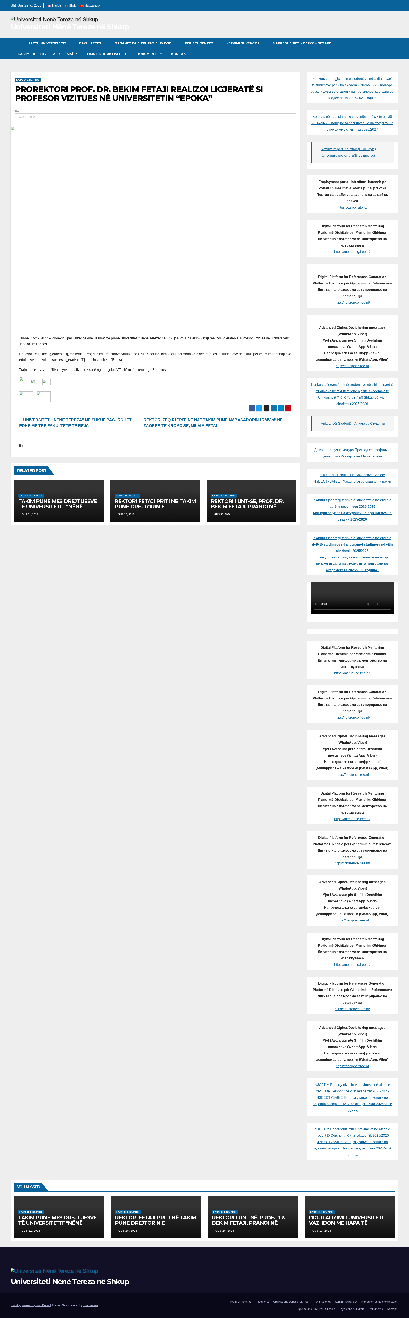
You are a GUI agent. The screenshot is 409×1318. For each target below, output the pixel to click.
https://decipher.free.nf (352, 366)
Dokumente (148, 54)
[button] (395, 48)
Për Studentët (200, 43)
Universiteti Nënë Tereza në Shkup (70, 26)
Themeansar (90, 1305)
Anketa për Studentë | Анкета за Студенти (353, 423)
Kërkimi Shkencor (243, 43)
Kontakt (179, 54)
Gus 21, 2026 (31, 1230)
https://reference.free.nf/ (352, 302)
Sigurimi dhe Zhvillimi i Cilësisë (45, 54)
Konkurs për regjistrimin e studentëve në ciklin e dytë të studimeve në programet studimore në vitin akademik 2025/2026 (352, 544)
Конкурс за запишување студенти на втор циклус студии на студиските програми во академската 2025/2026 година (352, 563)
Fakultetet (91, 43)
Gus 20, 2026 (127, 1230)
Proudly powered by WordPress (30, 1305)
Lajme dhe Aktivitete (107, 54)
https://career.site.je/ (352, 207)
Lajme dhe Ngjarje (27, 80)
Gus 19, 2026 (321, 1230)
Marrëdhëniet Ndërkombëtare (302, 43)
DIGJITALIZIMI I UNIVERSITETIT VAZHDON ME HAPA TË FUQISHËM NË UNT (348, 1222)
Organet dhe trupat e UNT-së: (143, 43)
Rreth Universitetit (48, 43)
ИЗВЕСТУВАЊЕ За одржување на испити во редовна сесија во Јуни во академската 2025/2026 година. (352, 1104)
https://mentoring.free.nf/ (352, 252)
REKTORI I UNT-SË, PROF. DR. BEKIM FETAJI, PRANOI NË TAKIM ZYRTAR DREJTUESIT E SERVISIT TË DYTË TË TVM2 (248, 509)
